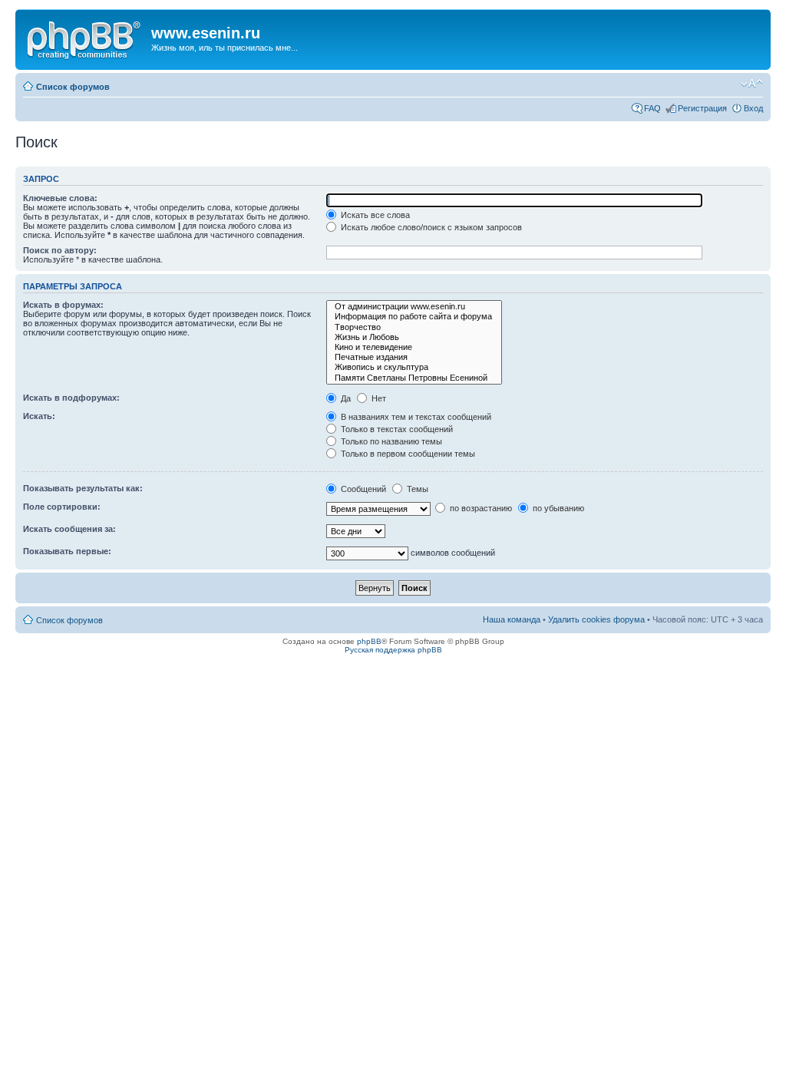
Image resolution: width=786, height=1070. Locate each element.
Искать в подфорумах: (71, 397)
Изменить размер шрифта (752, 84)
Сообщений (362, 489)
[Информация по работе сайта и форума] (414, 317)
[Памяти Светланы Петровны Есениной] (414, 378)
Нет (377, 398)
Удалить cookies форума (596, 619)
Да (345, 398)
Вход (753, 108)
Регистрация (702, 108)
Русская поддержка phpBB (393, 650)
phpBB (369, 641)
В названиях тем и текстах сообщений (415, 416)
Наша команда (511, 619)
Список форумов (73, 86)
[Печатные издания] (414, 357)
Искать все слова (374, 215)
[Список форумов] (85, 37)
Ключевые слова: (60, 198)
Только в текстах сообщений (396, 429)
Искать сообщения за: (69, 528)
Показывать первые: (67, 551)
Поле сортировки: (62, 506)
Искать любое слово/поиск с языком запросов (430, 227)
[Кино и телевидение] (414, 347)
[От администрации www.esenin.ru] (414, 307)
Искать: (39, 416)
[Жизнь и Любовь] (414, 337)
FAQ (652, 108)
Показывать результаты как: (83, 488)
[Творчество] (414, 327)
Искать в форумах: (63, 304)
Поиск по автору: (60, 250)
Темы (416, 489)
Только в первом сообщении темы (407, 453)
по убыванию (557, 508)
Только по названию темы (390, 441)
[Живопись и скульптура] (414, 367)
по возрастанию (479, 508)
